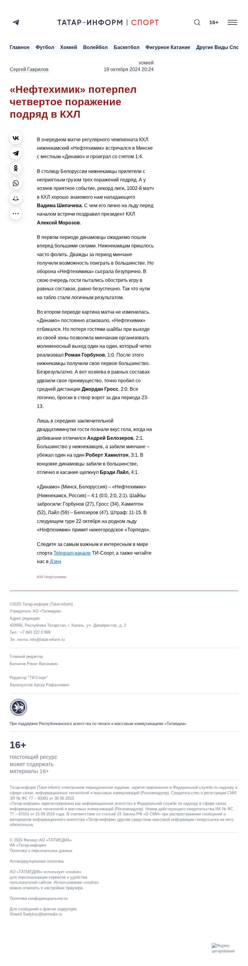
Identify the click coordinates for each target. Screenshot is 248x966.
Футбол (45, 47)
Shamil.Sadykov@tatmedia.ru (36, 914)
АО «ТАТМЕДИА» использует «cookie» (45, 872)
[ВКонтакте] (16, 138)
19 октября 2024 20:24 (129, 69)
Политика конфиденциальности (38, 898)
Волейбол (95, 47)
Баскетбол (126, 47)
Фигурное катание (167, 47)
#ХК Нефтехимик (51, 577)
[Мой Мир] (16, 198)
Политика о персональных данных (41, 850)
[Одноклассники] (16, 168)
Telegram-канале (72, 553)
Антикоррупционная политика (37, 861)
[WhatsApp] (16, 183)
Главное (20, 47)
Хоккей (68, 47)
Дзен (55, 561)
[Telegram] (16, 22)
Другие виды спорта (221, 47)
